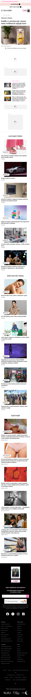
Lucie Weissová (4, 557)
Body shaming (20, 634)
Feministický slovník (21, 661)
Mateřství (19, 628)
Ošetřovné (3, 632)
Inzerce (18, 646)
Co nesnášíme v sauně (5, 655)
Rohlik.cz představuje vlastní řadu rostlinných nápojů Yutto (13, 22)
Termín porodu (4, 636)
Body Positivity (6, 455)
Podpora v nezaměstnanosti (6, 626)
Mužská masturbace (5, 652)
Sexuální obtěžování (21, 624)
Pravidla (9, 670)
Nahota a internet (7, 526)
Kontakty (19, 650)
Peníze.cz (11, 677)
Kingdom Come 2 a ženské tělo (7, 661)
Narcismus (19, 626)
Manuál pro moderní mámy (22, 652)
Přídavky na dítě (4, 630)
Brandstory (6, 152)
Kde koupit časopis (21, 655)
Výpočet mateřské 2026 (6, 638)
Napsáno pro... (6, 550)
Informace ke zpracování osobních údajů (20, 670)
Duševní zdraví (20, 638)
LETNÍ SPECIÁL (14, 4)
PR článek (3, 159)
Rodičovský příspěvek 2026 (6, 641)
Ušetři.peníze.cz (18, 677)
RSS (15, 672)
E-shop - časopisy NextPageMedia (19, 679)
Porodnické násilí (7, 431)
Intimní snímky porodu (5, 650)
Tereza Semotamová (5, 510)
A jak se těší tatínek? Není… (6, 646)
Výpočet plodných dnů (5, 624)
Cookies (4, 670)
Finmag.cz (6, 677)
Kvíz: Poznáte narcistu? (5, 659)
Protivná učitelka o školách (6, 648)
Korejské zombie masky (5, 657)
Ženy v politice (20, 641)
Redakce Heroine (4, 440)
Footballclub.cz (8, 679)
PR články (19, 657)
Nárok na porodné (4, 628)
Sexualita (19, 632)
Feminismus (19, 630)
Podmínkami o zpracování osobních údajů (20, 607)
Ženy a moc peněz (14, 7)
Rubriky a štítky (20, 659)
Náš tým (18, 648)
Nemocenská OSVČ (5, 634)
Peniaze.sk (25, 677)
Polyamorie (19, 636)
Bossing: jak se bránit (5, 663)
